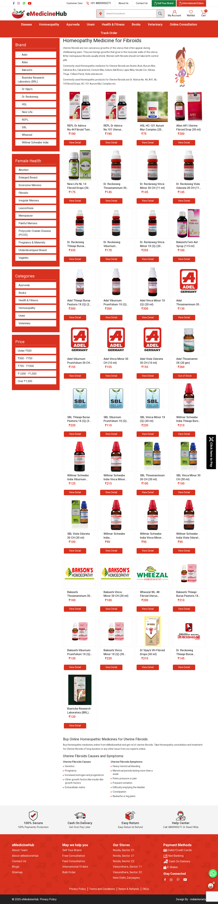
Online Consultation (183, 24)
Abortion (23, 170)
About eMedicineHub (25, 856)
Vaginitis (23, 258)
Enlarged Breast (28, 178)
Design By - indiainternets (191, 899)
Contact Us (142, 3)
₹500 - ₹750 (25, 358)
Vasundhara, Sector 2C (127, 872)
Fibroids (23, 193)
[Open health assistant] (210, 885)
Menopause (26, 216)
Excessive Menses (30, 185)
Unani (91, 24)
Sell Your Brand (72, 850)
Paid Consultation (73, 861)
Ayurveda (73, 24)
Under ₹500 (25, 351)
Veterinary (155, 24)
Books (136, 24)
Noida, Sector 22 (123, 861)
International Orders (75, 867)
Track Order (109, 33)
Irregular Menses (29, 201)
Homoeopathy (49, 24)
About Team (20, 850)
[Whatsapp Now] (213, 873)
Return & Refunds (128, 889)
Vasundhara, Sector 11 (127, 867)
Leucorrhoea (26, 208)
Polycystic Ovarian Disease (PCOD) (35, 233)
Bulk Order (69, 872)
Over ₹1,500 (25, 381)
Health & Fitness (113, 24)
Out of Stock (185, 376)
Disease (26, 24)
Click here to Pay (211, 454)
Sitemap (17, 872)
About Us (123, 3)
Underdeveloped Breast (33, 250)
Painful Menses (28, 223)
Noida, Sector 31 (123, 850)
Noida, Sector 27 (123, 856)
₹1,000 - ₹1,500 (27, 374)
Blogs (15, 867)
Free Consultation (73, 856)
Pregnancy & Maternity (32, 243)
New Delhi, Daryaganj (126, 878)
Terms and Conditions (102, 889)
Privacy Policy (77, 889)
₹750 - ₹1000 (26, 366)
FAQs (146, 889)
